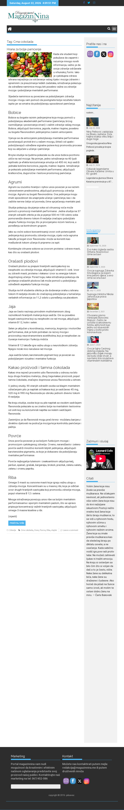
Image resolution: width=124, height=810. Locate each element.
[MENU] (114, 29)
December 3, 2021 (97, 312)
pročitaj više (17, 523)
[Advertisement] (105, 81)
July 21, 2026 (94, 149)
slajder (54, 530)
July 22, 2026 (94, 111)
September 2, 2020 (97, 267)
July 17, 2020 (95, 290)
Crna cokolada (27, 530)
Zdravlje (12, 530)
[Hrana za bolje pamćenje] (29, 54)
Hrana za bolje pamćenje (24, 49)
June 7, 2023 (95, 345)
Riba (48, 530)
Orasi (36, 530)
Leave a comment (70, 530)
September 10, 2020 (98, 246)
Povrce (43, 530)
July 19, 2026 (94, 184)
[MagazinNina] (10, 28)
